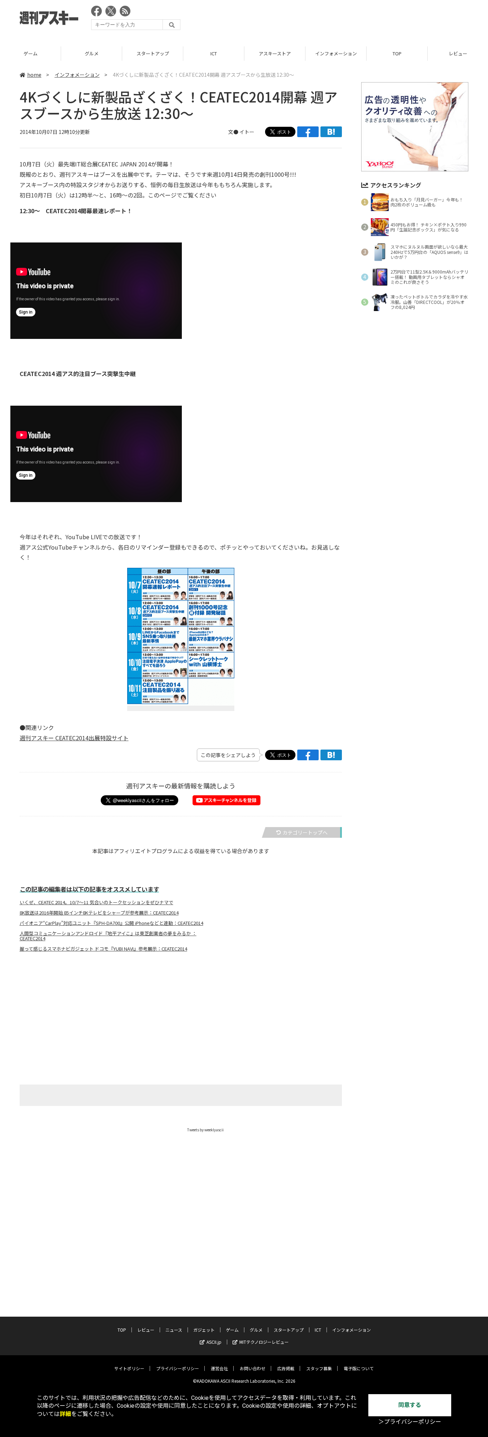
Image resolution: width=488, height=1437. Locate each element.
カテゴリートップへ (305, 832)
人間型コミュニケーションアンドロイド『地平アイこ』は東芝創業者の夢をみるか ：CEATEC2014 (108, 936)
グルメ (92, 53)
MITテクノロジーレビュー (264, 1342)
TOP (397, 53)
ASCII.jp (213, 1342)
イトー (246, 131)
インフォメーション (336, 53)
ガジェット (204, 1330)
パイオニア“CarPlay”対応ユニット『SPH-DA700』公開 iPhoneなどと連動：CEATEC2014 (111, 923)
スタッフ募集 (319, 1368)
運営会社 (219, 1368)
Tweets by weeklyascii (205, 1129)
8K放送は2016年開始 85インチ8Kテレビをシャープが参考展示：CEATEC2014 (99, 912)
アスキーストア (275, 53)
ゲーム (31, 53)
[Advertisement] (338, 20)
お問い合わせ (252, 1368)
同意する (409, 1405)
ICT (213, 53)
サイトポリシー (129, 1368)
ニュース (173, 1330)
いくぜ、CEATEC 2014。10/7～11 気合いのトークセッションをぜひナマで (96, 902)
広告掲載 (285, 1368)
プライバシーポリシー (177, 1368)
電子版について (359, 1368)
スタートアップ (152, 53)
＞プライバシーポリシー (409, 1421)
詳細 (65, 1414)
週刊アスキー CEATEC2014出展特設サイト (74, 737)
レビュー (145, 1330)
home (34, 74)
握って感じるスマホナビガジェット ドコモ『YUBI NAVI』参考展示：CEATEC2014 (103, 948)
